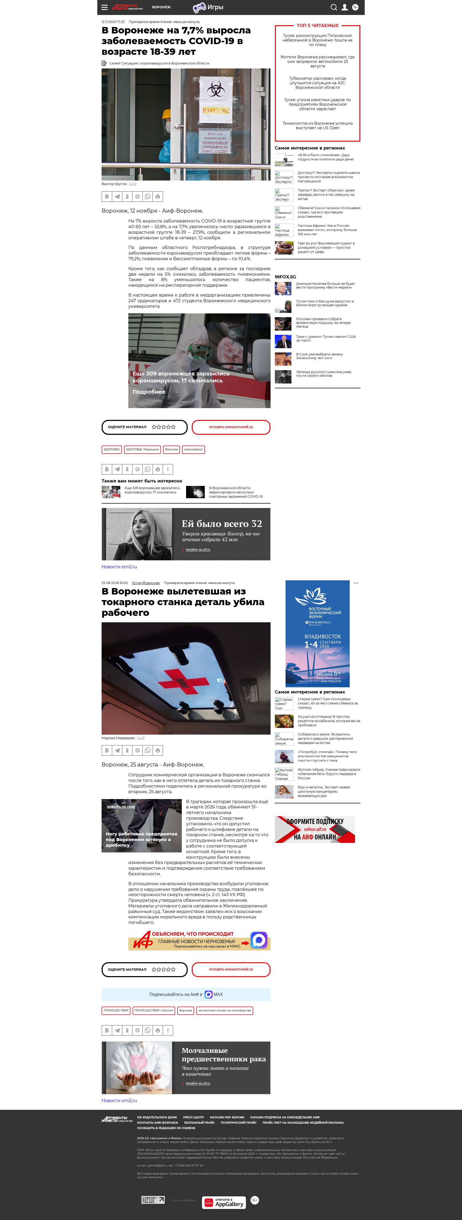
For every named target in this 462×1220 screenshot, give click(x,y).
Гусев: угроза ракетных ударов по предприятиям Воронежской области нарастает (317, 104)
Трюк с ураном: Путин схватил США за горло (326, 338)
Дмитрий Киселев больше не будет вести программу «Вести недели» (325, 285)
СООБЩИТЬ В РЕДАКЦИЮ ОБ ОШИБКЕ (166, 1128)
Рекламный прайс (199, 1123)
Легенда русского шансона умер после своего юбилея (323, 374)
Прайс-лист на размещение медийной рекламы (303, 1123)
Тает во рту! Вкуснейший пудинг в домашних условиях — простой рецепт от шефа (326, 247)
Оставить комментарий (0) (231, 427)
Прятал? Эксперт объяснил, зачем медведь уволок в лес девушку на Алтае (326, 194)
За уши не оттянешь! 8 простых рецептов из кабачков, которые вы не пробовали (329, 721)
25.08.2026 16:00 (115, 583)
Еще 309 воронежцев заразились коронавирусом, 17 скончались (181, 377)
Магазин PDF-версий (227, 1117)
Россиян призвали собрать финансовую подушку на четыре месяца (323, 322)
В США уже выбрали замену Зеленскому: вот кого (319, 356)
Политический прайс (238, 1123)
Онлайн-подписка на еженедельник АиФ (285, 1117)
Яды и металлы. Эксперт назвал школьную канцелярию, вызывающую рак (324, 791)
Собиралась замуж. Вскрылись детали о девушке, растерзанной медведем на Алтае (325, 738)
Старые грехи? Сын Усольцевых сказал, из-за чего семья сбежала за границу (328, 703)
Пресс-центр (193, 1117)
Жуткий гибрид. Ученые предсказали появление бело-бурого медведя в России (329, 774)
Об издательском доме (157, 1117)
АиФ (133, 184)
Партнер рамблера (183, 1200)
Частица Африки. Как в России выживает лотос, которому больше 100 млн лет (327, 230)
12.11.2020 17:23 (113, 22)
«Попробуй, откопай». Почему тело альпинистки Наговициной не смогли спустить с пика (327, 756)
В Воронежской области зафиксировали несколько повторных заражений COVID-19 (236, 492)
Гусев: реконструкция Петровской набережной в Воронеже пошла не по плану (318, 40)
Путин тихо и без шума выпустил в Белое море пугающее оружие (325, 303)
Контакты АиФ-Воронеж (157, 1123)
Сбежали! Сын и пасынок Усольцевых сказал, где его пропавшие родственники (329, 212)
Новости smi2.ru (119, 566)
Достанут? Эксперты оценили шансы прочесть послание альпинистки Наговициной (329, 177)
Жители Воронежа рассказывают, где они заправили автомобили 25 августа (317, 61)
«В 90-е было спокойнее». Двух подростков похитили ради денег (326, 157)
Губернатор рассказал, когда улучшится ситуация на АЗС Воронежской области (318, 83)
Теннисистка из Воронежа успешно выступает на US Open (318, 125)
